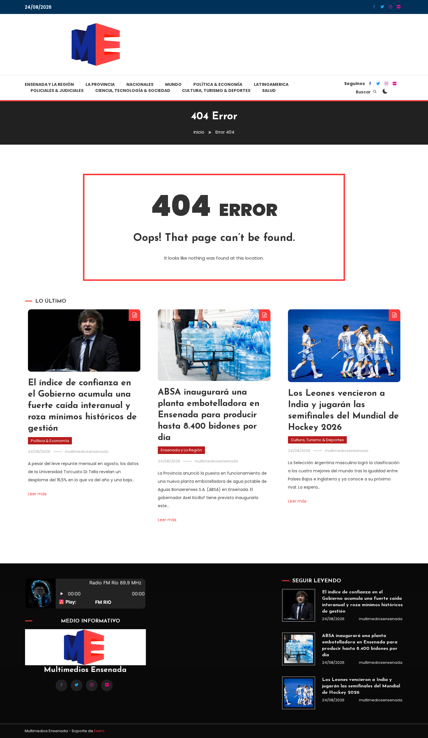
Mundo (173, 84)
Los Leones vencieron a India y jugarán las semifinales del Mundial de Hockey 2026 (361, 686)
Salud (269, 90)
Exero (99, 731)
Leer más (37, 494)
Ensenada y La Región (49, 84)
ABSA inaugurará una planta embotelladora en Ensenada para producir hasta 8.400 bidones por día (208, 415)
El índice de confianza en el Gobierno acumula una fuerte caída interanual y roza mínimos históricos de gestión (82, 406)
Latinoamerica (271, 84)
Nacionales (139, 84)
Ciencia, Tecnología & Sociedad (132, 90)
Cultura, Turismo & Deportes (216, 90)
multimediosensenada (86, 451)
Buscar (364, 92)
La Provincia (100, 84)
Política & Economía (217, 84)
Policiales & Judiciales (57, 90)
